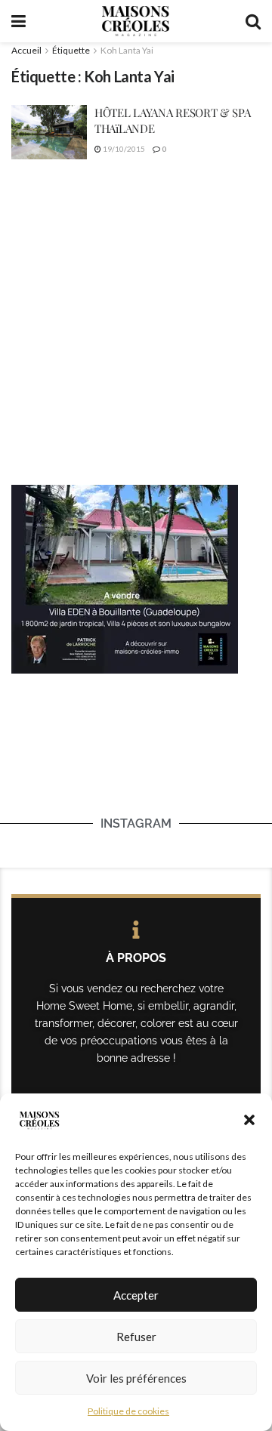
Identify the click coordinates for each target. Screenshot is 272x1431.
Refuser (136, 1336)
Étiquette (71, 50)
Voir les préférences (136, 1378)
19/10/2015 (123, 148)
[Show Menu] (18, 21)
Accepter (136, 1295)
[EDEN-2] (124, 578)
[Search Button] (253, 21)
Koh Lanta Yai (126, 50)
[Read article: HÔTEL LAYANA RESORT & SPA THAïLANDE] (49, 132)
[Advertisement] (136, 322)
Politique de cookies (128, 1411)
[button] (249, 1119)
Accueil (26, 50)
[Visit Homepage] (135, 21)
